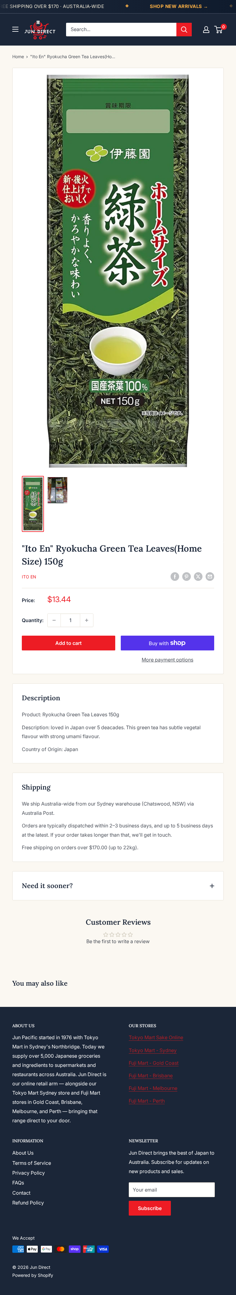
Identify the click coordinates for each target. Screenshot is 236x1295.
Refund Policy (28, 1203)
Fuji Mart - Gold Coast (154, 1063)
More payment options (167, 660)
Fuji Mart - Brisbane (151, 1075)
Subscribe (150, 1208)
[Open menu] (15, 29)
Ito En (29, 576)
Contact (21, 1193)
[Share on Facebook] (175, 576)
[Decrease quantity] (54, 620)
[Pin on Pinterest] (186, 576)
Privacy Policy (28, 1173)
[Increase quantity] (86, 620)
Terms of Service (31, 1163)
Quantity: (33, 620)
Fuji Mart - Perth (147, 1101)
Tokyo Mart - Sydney (153, 1050)
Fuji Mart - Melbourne (153, 1088)
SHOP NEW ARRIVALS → (179, 6)
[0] (218, 29)
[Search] (184, 29)
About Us (22, 1153)
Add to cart (68, 643)
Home (18, 56)
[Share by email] (210, 576)
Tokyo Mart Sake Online (156, 1037)
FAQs (18, 1183)
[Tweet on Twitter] (198, 576)
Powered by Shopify (32, 1275)
